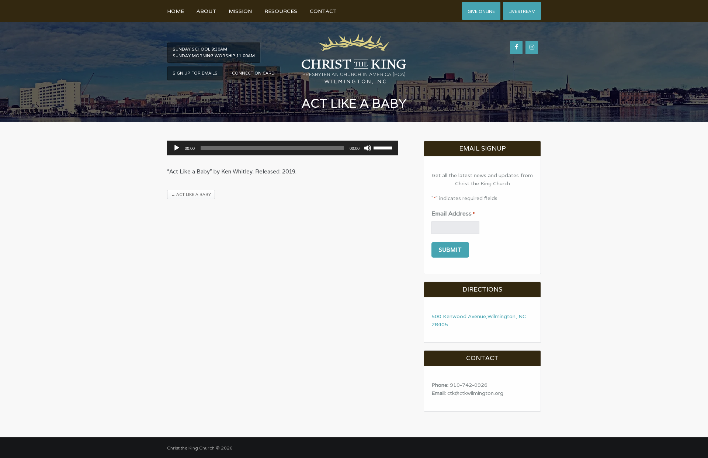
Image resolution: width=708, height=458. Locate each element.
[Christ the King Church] (354, 54)
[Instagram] (531, 47)
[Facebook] (516, 47)
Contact (323, 11)
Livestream (522, 11)
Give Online (481, 11)
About (206, 11)
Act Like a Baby (191, 194)
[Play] (176, 148)
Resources (280, 11)
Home (175, 11)
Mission (240, 11)
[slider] (384, 147)
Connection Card (253, 73)
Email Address (453, 213)
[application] (282, 148)
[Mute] (367, 148)
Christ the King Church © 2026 (200, 448)
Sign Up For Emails (195, 73)
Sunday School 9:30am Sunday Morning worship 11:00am (214, 52)
